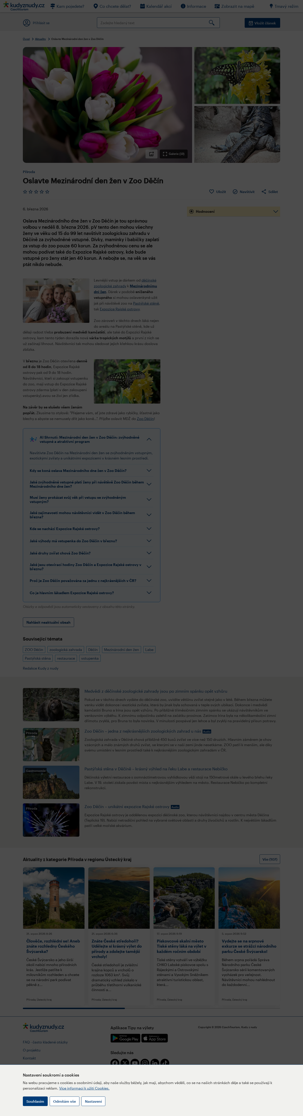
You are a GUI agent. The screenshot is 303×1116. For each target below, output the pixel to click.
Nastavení (93, 1101)
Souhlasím (35, 1101)
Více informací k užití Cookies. (84, 1088)
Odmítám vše (64, 1101)
